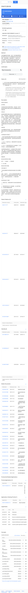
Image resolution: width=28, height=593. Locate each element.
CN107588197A (5, 334)
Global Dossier (15, 49)
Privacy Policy (4, 592)
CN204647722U (5, 424)
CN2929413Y (4, 233)
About (2, 591)
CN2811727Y (4, 204)
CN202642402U (5, 279)
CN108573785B (5, 364)
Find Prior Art (15, 16)
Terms (23, 591)
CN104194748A (5, 392)
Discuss (20, 49)
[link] (4, 541)
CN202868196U (5, 436)
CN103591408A (5, 316)
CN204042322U (5, 439)
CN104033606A (5, 396)
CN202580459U (5, 470)
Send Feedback (9, 591)
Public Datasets (17, 591)
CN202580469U (5, 473)
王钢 (7, 21)
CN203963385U (5, 398)
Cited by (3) (14, 46)
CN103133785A (5, 420)
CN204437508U (5, 463)
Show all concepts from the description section (11, 581)
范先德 (9, 21)
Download (18, 535)
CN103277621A (5, 416)
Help (9, 592)
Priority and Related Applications (13, 48)
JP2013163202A (5, 305)
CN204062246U (5, 401)
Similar (21, 16)
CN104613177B (5, 452)
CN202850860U (5, 467)
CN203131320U (5, 459)
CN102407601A (5, 254)
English (10, 19)
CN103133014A (5, 456)
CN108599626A (5, 348)
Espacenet (10, 49)
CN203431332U (5, 445)
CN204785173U (5, 442)
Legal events (19, 46)
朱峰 (12, 21)
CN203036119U (5, 414)
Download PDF (7, 16)
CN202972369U (5, 448)
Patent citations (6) (8, 46)
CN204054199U (5, 389)
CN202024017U (5, 410)
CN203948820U (5, 406)
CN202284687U (5, 428)
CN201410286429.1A (6, 485)
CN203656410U (5, 432)
